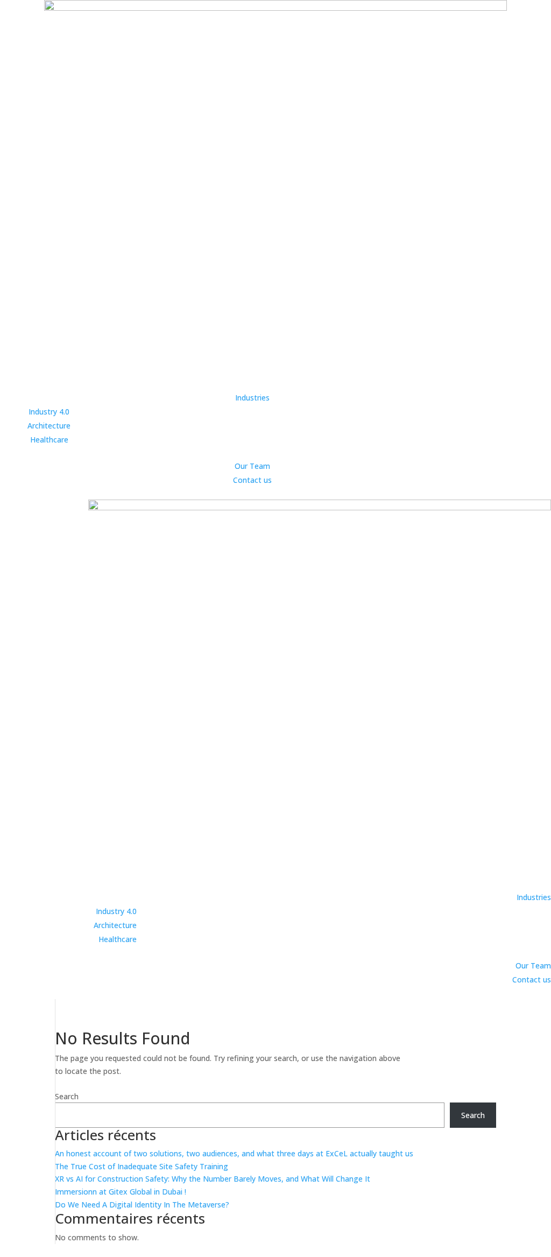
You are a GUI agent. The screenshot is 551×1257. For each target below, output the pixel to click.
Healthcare (49, 439)
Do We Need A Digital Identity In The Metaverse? (142, 1204)
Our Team (252, 466)
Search (67, 1096)
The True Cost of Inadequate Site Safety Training (141, 1166)
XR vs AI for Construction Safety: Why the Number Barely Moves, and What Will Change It (212, 1179)
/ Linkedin (93, 1250)
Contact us (252, 480)
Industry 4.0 (49, 411)
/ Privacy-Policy (48, 1250)
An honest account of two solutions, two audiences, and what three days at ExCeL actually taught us (234, 1153)
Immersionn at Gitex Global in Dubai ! (120, 1191)
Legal (11, 1250)
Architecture (48, 425)
